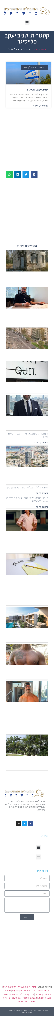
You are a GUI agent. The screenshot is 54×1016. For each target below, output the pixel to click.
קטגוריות (39, 994)
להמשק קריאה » (41, 442)
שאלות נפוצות (44, 997)
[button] (27, 22)
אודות (34, 987)
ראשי (43, 49)
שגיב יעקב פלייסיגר (36, 89)
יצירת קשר (16, 997)
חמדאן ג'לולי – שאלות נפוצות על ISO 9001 (27, 487)
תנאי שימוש (23, 1001)
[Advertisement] (27, 138)
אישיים (34, 49)
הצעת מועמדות (30, 997)
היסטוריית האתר (10, 994)
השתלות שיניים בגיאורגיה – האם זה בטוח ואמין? (28, 435)
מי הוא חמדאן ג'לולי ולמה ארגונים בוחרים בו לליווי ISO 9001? (27, 499)
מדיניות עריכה (9, 987)
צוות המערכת (24, 987)
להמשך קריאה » (40, 105)
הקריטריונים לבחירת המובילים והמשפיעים (31, 990)
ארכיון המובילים (27, 994)
